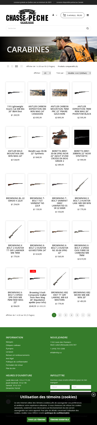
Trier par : (60, 73)
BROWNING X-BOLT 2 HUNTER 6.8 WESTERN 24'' (37, 248)
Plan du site (10, 368)
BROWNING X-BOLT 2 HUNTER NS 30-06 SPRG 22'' (59, 249)
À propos (9, 348)
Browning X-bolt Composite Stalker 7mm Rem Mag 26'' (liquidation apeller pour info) (37, 297)
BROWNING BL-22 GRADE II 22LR (15, 199)
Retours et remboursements (18, 355)
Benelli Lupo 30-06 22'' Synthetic (37, 152)
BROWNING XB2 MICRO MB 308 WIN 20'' (81, 295)
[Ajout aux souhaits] (18, 88)
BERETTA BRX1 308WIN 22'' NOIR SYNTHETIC (82, 153)
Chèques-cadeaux (13, 345)
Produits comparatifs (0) (68, 66)
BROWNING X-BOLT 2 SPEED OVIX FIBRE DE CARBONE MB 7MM (81, 250)
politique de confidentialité (57, 413)
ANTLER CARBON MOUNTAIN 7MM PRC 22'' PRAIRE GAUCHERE (60, 110)
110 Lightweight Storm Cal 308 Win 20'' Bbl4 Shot (15, 109)
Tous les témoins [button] (36, 419)
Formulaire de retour (14, 365)
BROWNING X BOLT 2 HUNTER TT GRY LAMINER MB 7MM (15, 249)
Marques (9, 342)
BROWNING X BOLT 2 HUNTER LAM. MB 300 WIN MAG (82, 202)
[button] (93, 394)
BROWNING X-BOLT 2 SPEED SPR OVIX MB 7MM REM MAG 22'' (15, 297)
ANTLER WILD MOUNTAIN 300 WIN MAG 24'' (15, 153)
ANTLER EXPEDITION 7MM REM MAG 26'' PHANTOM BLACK (82, 110)
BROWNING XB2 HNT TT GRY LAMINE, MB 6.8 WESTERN (59, 296)
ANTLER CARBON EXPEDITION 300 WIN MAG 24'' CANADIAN (37, 110)
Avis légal (9, 358)
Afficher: (37, 73)
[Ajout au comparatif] (18, 88)
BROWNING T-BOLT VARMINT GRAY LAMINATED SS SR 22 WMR (59, 203)
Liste (21, 66)
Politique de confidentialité (17, 362)
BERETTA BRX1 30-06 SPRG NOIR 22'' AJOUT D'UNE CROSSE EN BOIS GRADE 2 (59, 156)
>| (89, 315)
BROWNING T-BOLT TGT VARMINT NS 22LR (37, 202)
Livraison (9, 352)
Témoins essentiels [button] (59, 419)
